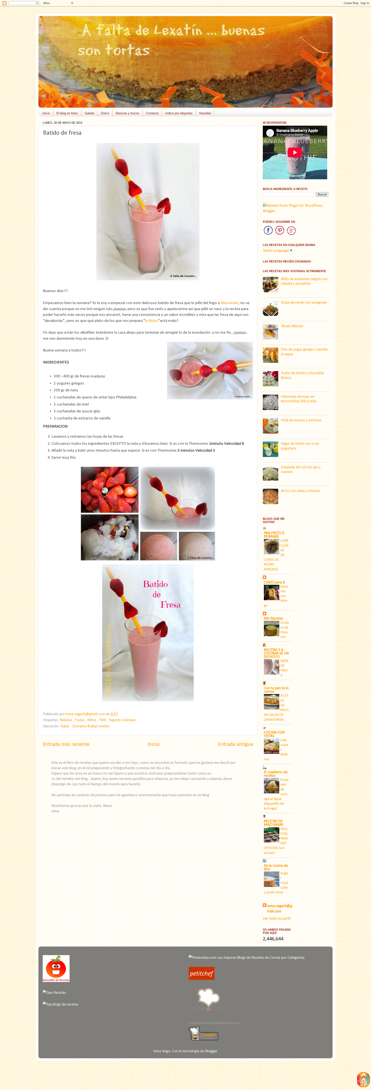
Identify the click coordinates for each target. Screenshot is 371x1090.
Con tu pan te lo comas (276, 690)
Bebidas (66, 720)
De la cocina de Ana (276, 867)
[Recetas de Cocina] (205, 1012)
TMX (103, 720)
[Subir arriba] (363, 1080)
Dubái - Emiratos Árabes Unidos (85, 726)
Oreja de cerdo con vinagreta (304, 303)
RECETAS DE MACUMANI (273, 823)
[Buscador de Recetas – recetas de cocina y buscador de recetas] (56, 981)
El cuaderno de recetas (275, 774)
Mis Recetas (273, 619)
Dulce (105, 113)
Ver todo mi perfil (276, 919)
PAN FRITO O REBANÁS (274, 535)
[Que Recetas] (54, 993)
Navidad (205, 113)
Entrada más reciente (66, 744)
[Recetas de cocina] (201, 979)
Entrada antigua (235, 744)
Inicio (46, 113)
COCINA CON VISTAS (274, 734)
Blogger (211, 1051)
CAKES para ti (274, 582)
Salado (89, 113)
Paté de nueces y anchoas (301, 420)
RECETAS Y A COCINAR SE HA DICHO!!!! (276, 653)
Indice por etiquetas (179, 113)
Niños (92, 720)
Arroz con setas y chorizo (300, 491)
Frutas (80, 720)
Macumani (229, 303)
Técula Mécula (292, 326)
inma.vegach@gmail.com (279, 909)
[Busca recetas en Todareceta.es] (60, 1005)
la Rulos (151, 321)
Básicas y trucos (127, 113)
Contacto (152, 113)
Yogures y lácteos (122, 720)
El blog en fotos (67, 113)
